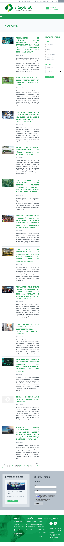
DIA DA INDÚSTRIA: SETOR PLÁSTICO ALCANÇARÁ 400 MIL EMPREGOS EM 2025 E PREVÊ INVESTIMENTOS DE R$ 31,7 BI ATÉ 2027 (27, 117)
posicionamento (50, 54)
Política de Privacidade (17, 530)
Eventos (40, 521)
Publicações (41, 529)
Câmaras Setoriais (31, 521)
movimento (49, 52)
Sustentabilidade (19, 526)
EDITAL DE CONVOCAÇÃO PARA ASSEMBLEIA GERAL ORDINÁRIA (27, 399)
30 (27, 465)
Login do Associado (42, 1)
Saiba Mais (12, 500)
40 (30, 465)
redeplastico (50, 59)
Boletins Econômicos (32, 524)
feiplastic (49, 49)
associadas (49, 44)
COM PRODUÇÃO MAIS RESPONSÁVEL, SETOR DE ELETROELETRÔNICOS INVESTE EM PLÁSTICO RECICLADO (27, 329)
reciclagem (49, 57)
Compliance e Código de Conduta (19, 534)
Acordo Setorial (30, 526)
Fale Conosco (25, 1)
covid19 (48, 47)
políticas (38, 496)
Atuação (16, 524)
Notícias (40, 524)
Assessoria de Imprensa (42, 535)
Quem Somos (18, 521)
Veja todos (29, 529)
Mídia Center (41, 526)
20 (24, 465)
